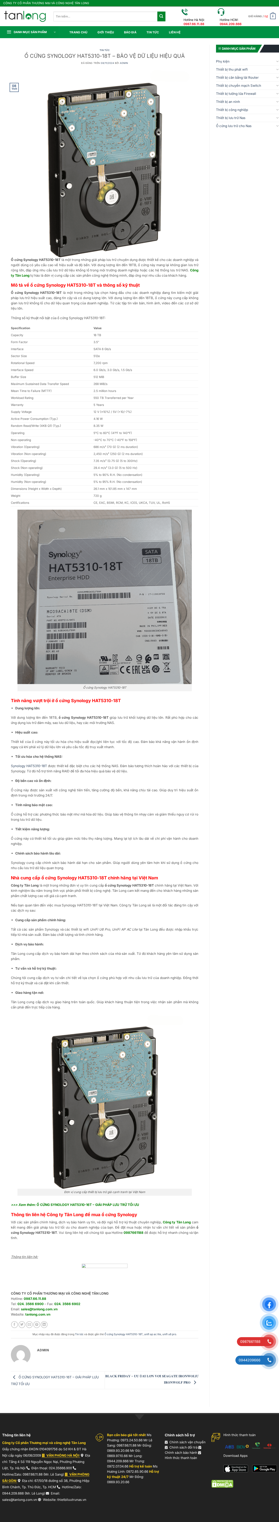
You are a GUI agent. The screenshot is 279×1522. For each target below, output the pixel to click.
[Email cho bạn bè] (29, 1324)
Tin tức (152, 32)
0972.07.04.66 (117, 1466)
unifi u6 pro (169, 1334)
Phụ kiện (223, 61)
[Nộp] (161, 16)
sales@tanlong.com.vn (39, 1309)
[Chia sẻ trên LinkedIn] (44, 1324)
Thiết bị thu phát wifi (232, 69)
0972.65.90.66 (137, 1471)
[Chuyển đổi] (277, 61)
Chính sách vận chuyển (187, 1442)
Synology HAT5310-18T (29, 766)
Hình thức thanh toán (181, 1458)
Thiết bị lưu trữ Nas (230, 118)
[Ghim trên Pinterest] (36, 1324)
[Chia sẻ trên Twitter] (22, 1324)
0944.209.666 (13, 1493)
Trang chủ (78, 32)
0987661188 (133, 1233)
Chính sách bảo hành (181, 1452)
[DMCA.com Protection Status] (222, 1483)
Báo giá (130, 32)
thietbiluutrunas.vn (71, 1500)
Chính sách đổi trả (183, 1447)
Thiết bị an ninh (228, 102)
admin (124, 63)
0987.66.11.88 (35, 1299)
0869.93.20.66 (118, 1451)
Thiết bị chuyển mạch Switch (238, 85)
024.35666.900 (60, 1468)
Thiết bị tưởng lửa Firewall (236, 94)
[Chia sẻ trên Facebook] (14, 1324)
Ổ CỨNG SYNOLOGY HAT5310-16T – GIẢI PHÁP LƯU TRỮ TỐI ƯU (88, 1205)
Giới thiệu (105, 32)
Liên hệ (174, 32)
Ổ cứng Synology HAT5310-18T (123, 1334)
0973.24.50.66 (132, 1440)
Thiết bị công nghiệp (232, 110)
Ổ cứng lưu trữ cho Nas (234, 126)
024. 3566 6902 (67, 1304)
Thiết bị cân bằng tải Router (237, 77)
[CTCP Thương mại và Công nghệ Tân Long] (25, 16)
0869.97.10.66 (117, 1456)
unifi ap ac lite (152, 1334)
